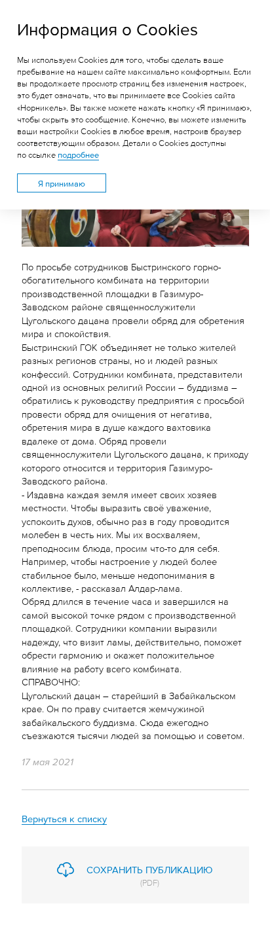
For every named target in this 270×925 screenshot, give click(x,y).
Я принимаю (61, 183)
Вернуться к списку (64, 818)
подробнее (78, 154)
